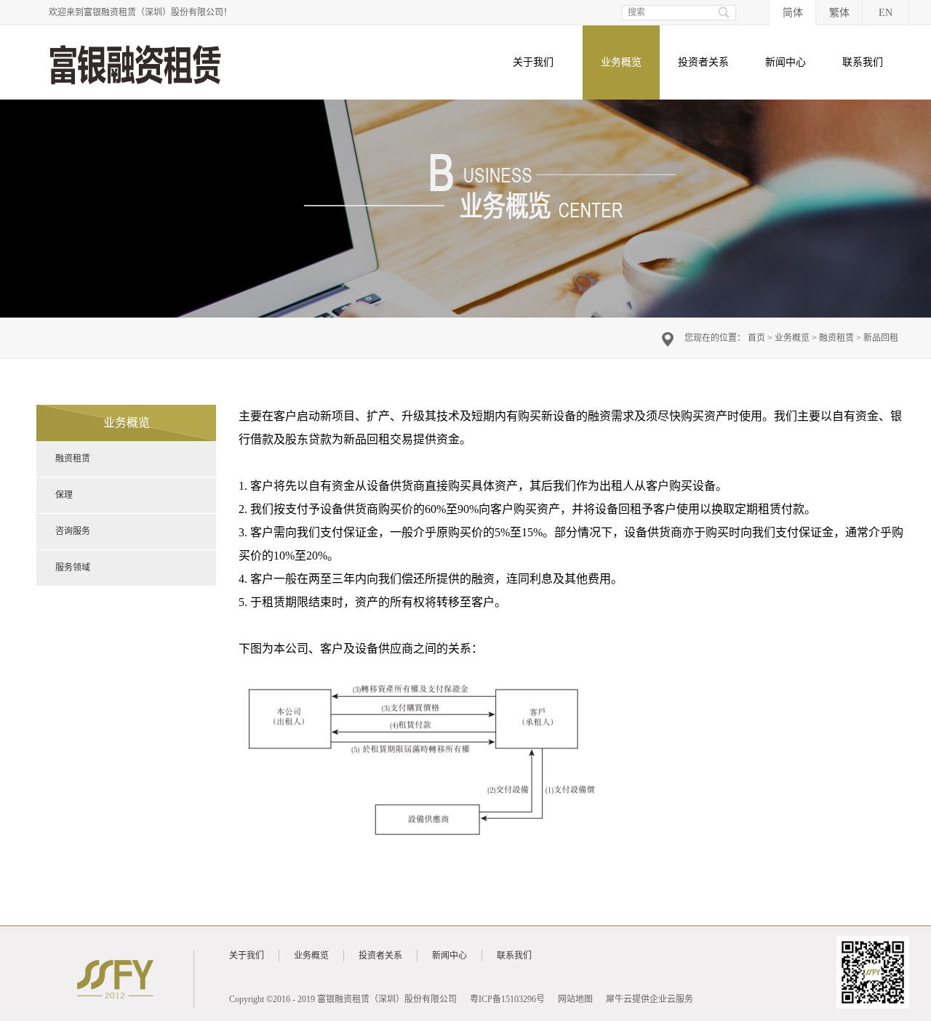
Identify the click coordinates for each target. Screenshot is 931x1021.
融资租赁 (836, 338)
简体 (793, 12)
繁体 (839, 12)
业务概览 (792, 338)
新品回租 (880, 338)
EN (885, 12)
